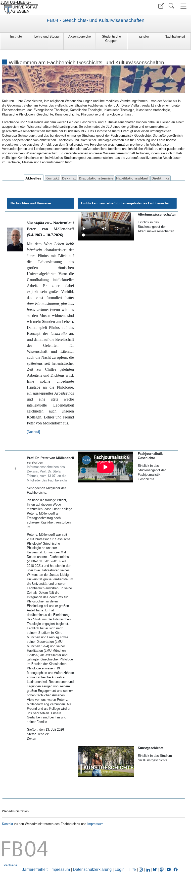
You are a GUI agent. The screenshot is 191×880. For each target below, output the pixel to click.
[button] (161, 6)
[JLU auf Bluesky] (155, 869)
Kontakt (52, 178)
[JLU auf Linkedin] (148, 869)
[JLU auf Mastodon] (162, 869)
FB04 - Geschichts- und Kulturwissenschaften (95, 20)
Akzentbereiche (79, 36)
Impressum (95, 824)
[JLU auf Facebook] (176, 869)
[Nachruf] (33, 432)
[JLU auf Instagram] (141, 869)
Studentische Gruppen (111, 39)
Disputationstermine (96, 178)
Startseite (9, 865)
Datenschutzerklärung (92, 869)
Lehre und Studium (47, 36)
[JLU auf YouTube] (169, 869)
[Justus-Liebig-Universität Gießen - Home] (47, 7)
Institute (16, 36)
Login (120, 869)
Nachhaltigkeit (175, 36)
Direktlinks (160, 178)
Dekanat (69, 178)
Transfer (143, 36)
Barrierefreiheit (34, 869)
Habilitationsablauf (132, 178)
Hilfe (132, 869)
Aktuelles (33, 178)
